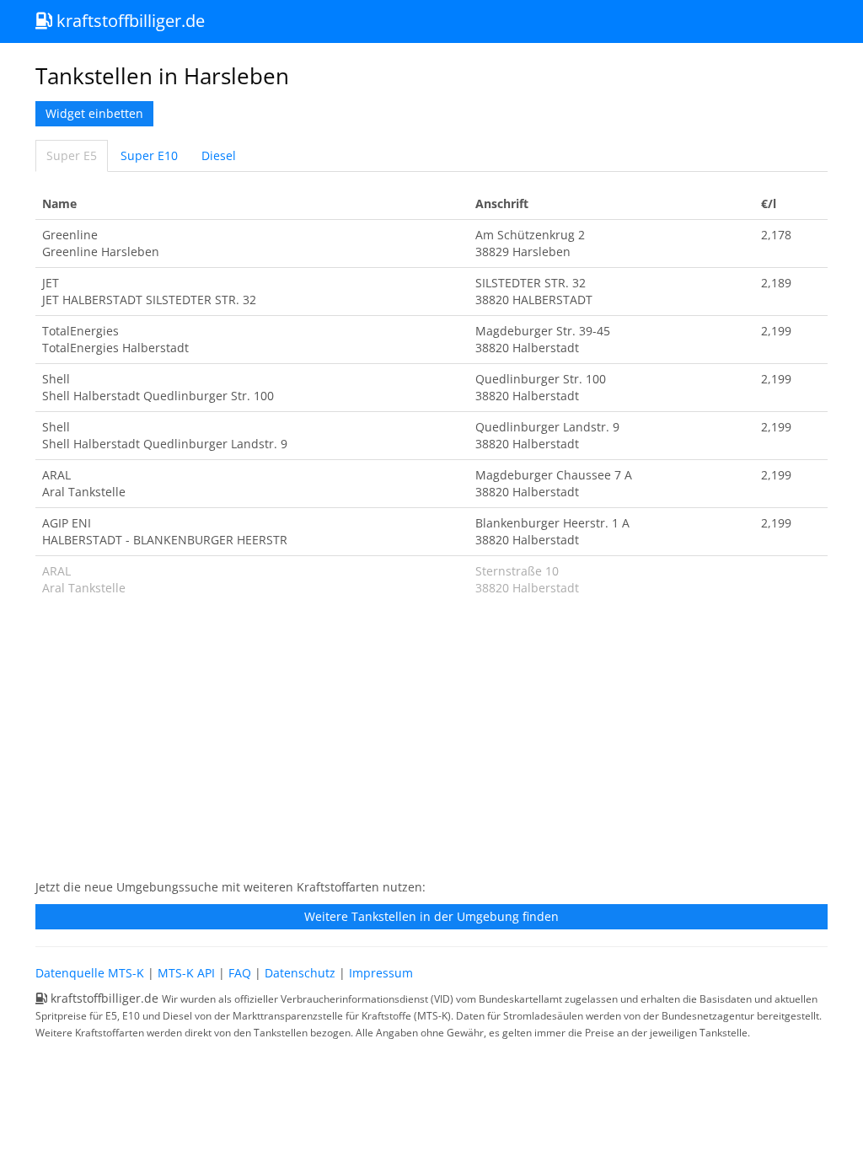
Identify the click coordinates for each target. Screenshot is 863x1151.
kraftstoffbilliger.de (128, 20)
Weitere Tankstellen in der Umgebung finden (431, 916)
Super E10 (149, 155)
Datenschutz (300, 973)
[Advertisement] (431, 747)
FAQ (239, 973)
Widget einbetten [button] (94, 113)
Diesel (218, 155)
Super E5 (71, 155)
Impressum (381, 973)
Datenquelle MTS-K (89, 973)
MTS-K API (186, 973)
